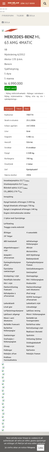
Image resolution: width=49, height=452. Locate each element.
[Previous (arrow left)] (1, 11)
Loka (40, 447)
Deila (32, 15)
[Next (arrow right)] (4, 11)
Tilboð (20, 15)
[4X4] (3, 30)
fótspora (31, 447)
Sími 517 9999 (28, 3)
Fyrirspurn (7, 15)
